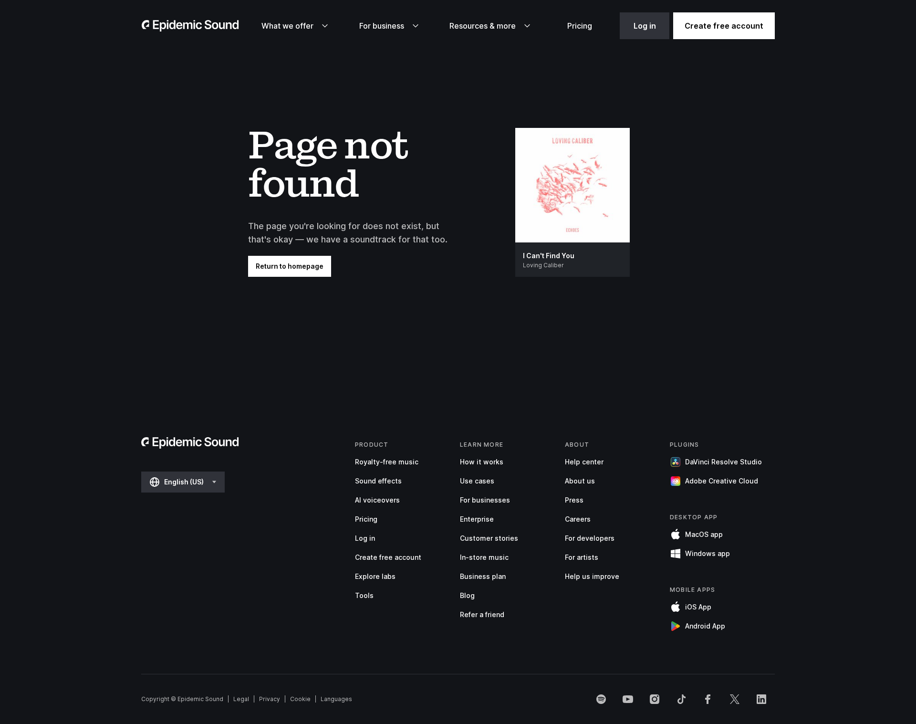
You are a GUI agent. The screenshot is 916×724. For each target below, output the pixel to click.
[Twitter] (734, 699)
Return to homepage (289, 266)
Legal (241, 699)
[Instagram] (654, 699)
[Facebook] (708, 699)
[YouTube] (627, 699)
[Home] (190, 25)
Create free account (724, 26)
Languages (336, 699)
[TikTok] (681, 699)
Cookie (300, 699)
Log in (645, 26)
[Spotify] (601, 699)
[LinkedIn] (761, 699)
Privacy (269, 699)
